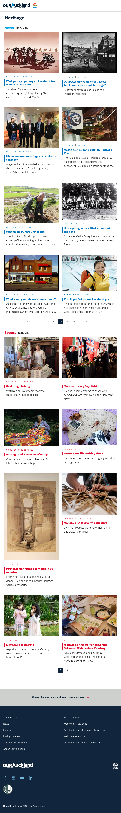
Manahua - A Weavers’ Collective (85, 523)
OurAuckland (10, 717)
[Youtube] (22, 778)
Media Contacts (72, 717)
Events (7, 730)
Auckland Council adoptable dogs (82, 742)
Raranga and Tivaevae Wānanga (27, 454)
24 (54, 321)
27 (73, 321)
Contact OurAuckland (15, 742)
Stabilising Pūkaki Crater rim (25, 231)
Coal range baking (18, 386)
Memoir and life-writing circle (83, 453)
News (6, 723)
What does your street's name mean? (31, 299)
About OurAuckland (14, 748)
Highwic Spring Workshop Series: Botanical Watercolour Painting (85, 646)
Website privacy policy (76, 723)
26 (67, 321)
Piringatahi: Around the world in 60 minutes (29, 570)
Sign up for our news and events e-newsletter (59, 697)
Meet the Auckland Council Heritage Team (88, 151)
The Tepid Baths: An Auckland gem (87, 299)
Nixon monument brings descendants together (31, 158)
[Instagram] (13, 778)
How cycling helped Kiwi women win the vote (88, 230)
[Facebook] (5, 778)
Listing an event (12, 736)
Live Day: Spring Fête (20, 644)
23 (47, 321)
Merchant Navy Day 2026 (80, 386)
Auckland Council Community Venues (84, 730)
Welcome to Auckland (76, 736)
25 (60, 321)
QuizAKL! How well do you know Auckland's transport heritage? (85, 83)
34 (87, 321)
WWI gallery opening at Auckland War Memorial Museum (31, 82)
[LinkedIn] (30, 778)
